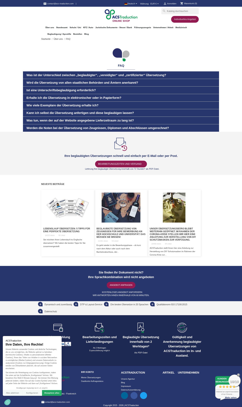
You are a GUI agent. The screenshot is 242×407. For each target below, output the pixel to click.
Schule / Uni (75, 27)
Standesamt (62, 27)
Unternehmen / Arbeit (163, 27)
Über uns (49, 27)
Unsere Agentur (128, 379)
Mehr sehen (231, 397)
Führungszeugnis (142, 27)
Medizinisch (181, 27)
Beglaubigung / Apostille (59, 34)
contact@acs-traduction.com (58, 3)
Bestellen (77, 34)
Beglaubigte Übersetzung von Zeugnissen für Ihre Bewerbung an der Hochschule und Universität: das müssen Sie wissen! (121, 232)
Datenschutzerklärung (130, 390)
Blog (86, 34)
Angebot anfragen (121, 285)
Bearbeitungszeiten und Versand (120, 164)
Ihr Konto (87, 372)
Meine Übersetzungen (91, 377)
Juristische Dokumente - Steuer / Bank (113, 27)
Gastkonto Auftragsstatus (92, 381)
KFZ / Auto (88, 27)
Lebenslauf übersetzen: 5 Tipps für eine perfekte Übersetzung (66, 230)
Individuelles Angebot (185, 19)
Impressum (126, 386)
